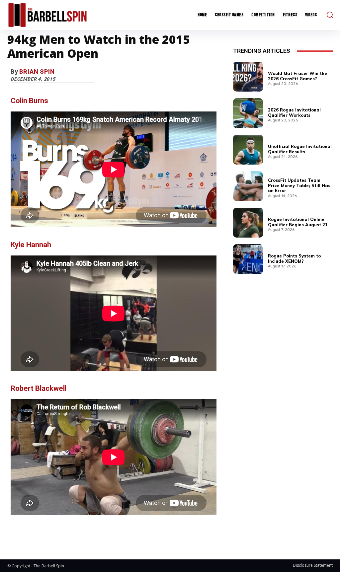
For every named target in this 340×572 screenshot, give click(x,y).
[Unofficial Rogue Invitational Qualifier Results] (248, 150)
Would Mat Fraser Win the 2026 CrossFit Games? (297, 76)
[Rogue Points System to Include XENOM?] (248, 259)
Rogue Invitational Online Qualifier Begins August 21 (298, 222)
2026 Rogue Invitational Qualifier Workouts (294, 112)
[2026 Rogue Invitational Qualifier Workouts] (248, 113)
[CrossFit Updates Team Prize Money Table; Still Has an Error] (248, 186)
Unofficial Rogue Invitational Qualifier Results (300, 149)
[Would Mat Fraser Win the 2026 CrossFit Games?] (248, 77)
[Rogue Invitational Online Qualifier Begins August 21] (248, 223)
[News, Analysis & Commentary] (47, 15)
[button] (329, 14)
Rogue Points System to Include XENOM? (294, 258)
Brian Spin (37, 71)
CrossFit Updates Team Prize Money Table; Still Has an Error (299, 185)
